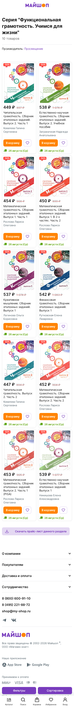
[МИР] (6, 682)
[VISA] (18, 682)
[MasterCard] (28, 682)
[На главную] (37, 7)
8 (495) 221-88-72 (16, 605)
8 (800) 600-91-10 (16, 598)
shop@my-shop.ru (16, 611)
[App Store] (12, 664)
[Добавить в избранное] (27, 143)
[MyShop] (16, 636)
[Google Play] (37, 664)
